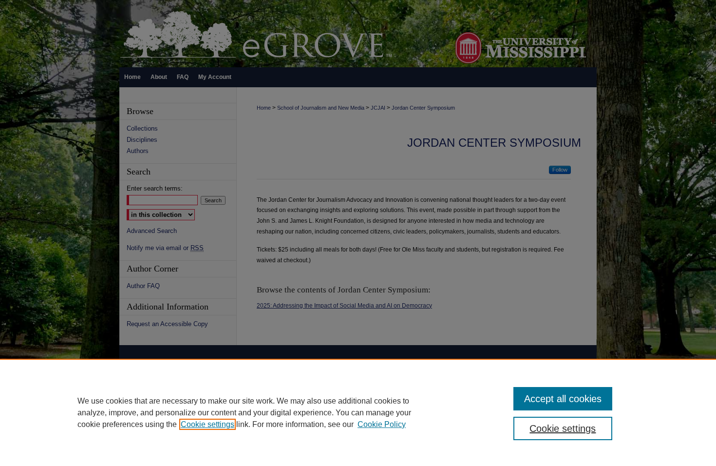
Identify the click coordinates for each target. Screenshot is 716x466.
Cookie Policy (382, 424)
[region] (358, 412)
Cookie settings (207, 424)
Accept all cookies (563, 398)
